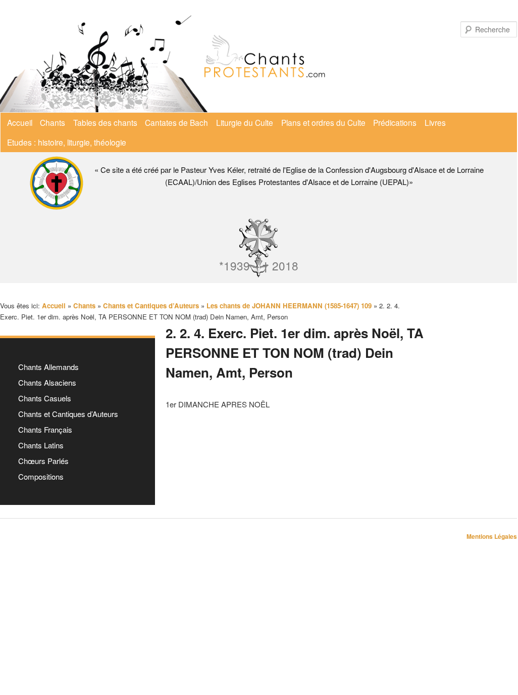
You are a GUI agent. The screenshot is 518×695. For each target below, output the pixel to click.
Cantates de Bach (176, 122)
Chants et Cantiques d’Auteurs (68, 413)
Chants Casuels (44, 398)
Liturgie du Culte (244, 122)
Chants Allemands (48, 366)
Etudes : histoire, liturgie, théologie (66, 142)
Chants (52, 122)
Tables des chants (105, 122)
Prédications (395, 122)
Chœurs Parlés (43, 460)
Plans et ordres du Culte (323, 122)
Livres (435, 122)
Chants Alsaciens (47, 382)
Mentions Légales (492, 536)
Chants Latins (41, 445)
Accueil (19, 122)
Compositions (41, 476)
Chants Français (45, 429)
